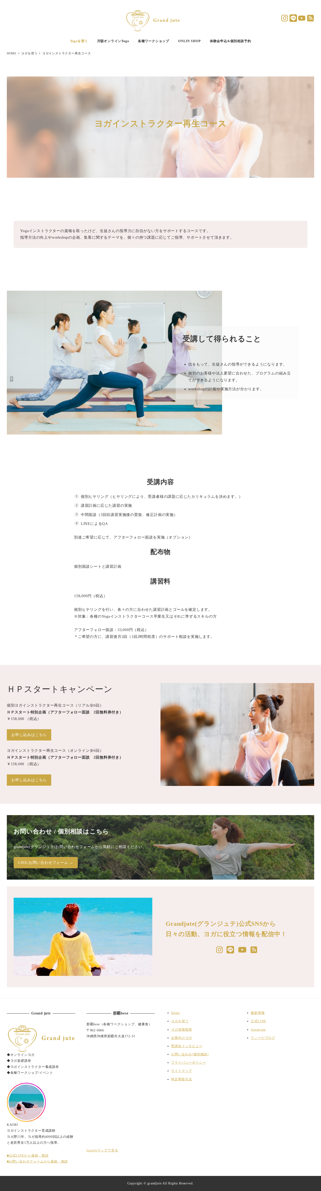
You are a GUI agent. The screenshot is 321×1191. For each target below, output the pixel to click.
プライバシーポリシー (188, 1062)
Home (175, 1013)
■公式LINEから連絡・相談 (28, 1155)
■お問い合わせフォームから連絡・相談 (37, 1161)
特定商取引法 (181, 1079)
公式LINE (258, 1021)
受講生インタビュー (186, 1046)
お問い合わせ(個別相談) (190, 1054)
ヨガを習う (179, 1021)
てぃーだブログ (263, 1038)
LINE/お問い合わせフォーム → (45, 863)
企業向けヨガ (181, 1038)
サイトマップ (181, 1071)
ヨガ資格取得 (181, 1029)
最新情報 (258, 1013)
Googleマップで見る (102, 1150)
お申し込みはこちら (29, 735)
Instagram (258, 1029)
